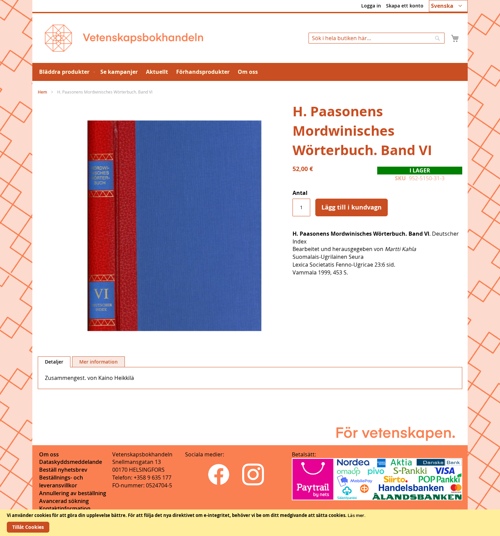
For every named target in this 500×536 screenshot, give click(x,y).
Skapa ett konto (404, 5)
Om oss (49, 454)
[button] (448, 6)
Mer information (98, 361)
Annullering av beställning (72, 493)
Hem (42, 92)
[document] (250, 523)
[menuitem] (65, 72)
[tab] (54, 361)
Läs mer (356, 515)
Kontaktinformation (64, 508)
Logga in (371, 5)
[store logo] (124, 38)
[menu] (250, 72)
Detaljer (54, 361)
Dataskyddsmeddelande (70, 462)
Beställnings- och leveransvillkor (61, 481)
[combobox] (377, 38)
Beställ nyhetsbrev (63, 469)
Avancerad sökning (64, 501)
